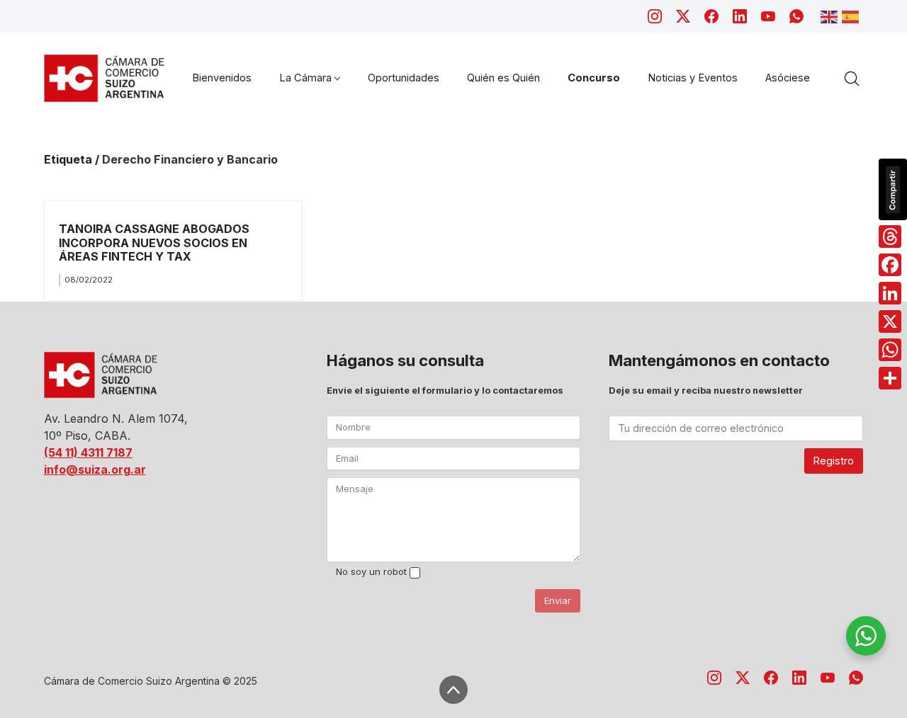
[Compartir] (890, 378)
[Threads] (890, 236)
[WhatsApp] (796, 16)
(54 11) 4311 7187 (88, 452)
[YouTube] (768, 16)
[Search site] (852, 78)
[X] (890, 321)
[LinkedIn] (740, 16)
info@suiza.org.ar (95, 469)
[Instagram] (655, 16)
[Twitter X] (683, 16)
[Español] (852, 15)
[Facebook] (711, 16)
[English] (831, 15)
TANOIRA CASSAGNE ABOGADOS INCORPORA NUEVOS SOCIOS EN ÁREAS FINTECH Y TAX (154, 242)
